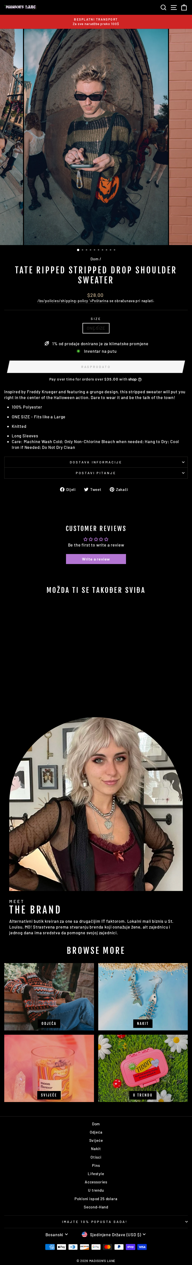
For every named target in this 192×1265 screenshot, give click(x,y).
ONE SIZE (96, 327)
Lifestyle (96, 1173)
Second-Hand (96, 1207)
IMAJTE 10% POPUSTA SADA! (95, 1222)
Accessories (96, 1182)
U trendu (96, 1190)
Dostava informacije (96, 462)
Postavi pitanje (96, 473)
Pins (96, 1165)
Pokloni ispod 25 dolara (95, 1198)
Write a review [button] (96, 559)
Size (96, 319)
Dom (94, 259)
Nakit (96, 1148)
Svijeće (96, 1140)
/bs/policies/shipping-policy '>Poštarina (73, 301)
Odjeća (96, 1132)
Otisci (96, 1157)
